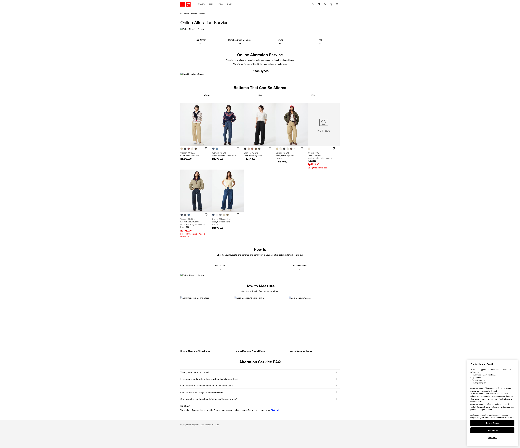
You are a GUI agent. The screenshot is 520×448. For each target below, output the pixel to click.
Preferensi (492, 437)
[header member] (325, 4)
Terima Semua (492, 423)
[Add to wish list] (206, 148)
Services (194, 13)
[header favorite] (319, 4)
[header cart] (331, 4)
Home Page (184, 13)
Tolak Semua (492, 430)
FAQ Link (275, 410)
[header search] (313, 4)
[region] (492, 403)
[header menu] (337, 4)
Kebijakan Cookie (507, 417)
